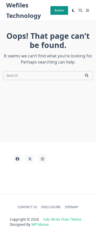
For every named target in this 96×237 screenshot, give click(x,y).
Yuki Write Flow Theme (62, 219)
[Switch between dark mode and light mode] (73, 10)
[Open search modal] (80, 10)
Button (59, 10)
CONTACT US (27, 207)
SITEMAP (71, 207)
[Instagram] (42, 158)
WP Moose (40, 224)
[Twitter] (29, 158)
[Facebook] (17, 158)
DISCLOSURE (51, 207)
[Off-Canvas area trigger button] (87, 10)
